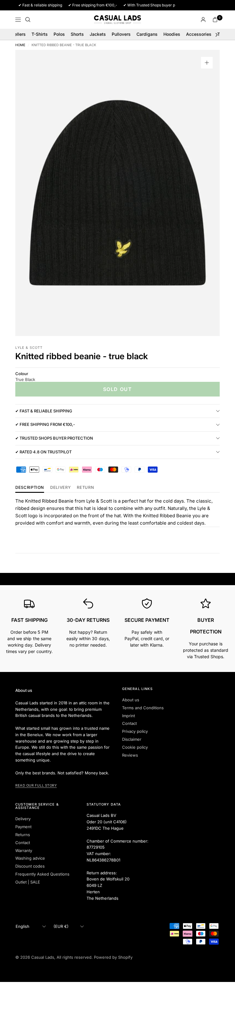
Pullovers (121, 34)
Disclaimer (131, 739)
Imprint (128, 715)
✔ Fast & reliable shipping (43, 410)
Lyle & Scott (29, 347)
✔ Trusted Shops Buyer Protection (54, 438)
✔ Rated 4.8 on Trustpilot (43, 451)
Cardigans (147, 34)
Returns (22, 834)
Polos (59, 34)
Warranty (23, 850)
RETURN (85, 487)
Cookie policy (135, 747)
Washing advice (30, 858)
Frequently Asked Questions (42, 874)
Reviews (130, 755)
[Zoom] (207, 62)
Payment (23, 826)
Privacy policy (135, 731)
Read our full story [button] (36, 785)
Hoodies (171, 34)
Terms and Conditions (143, 707)
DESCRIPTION (29, 487)
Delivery (60, 487)
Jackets (98, 34)
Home (20, 45)
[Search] (28, 19)
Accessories (198, 34)
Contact (129, 723)
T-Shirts (40, 34)
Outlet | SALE (27, 882)
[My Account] (203, 19)
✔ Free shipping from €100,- (45, 424)
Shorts (77, 34)
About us (130, 699)
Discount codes (30, 866)
